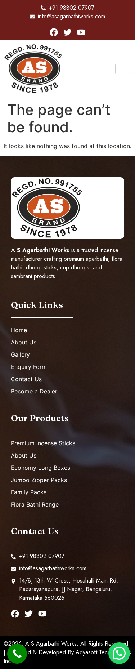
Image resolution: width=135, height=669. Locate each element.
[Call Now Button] (17, 654)
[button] (119, 653)
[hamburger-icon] (123, 69)
